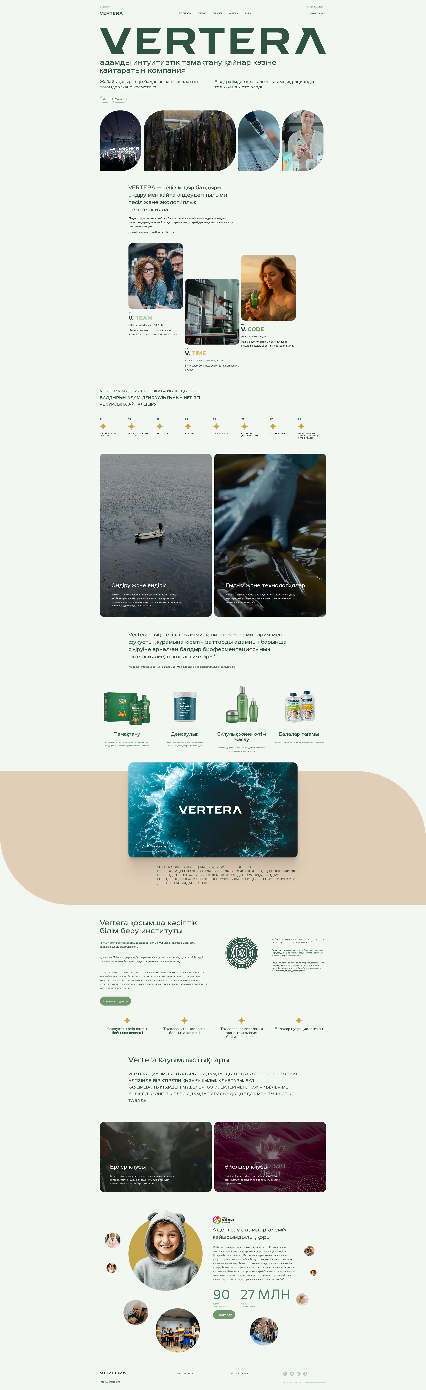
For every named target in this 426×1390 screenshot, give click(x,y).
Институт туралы (115, 1001)
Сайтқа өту (224, 1315)
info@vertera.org (110, 1381)
